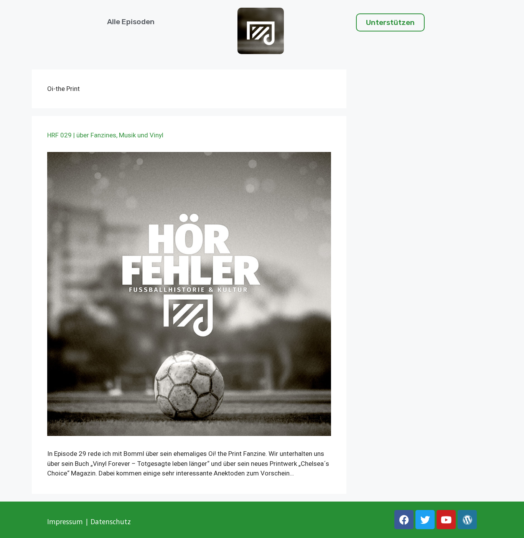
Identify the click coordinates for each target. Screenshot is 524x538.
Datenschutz (112, 521)
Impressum (65, 521)
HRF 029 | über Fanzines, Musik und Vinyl (105, 135)
